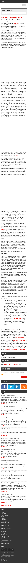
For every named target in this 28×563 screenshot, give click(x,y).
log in (5, 364)
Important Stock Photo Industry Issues (10, 461)
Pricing (2, 541)
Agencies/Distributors (6, 528)
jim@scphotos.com (20, 337)
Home (3, 10)
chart (2, 229)
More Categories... (5, 543)
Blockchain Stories (5, 418)
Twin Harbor (6, 560)
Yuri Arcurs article (18, 318)
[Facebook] (2, 549)
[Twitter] (5, 549)
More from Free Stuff (7, 505)
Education (3, 539)
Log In (2, 1)
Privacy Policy (4, 521)
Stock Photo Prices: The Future (8, 450)
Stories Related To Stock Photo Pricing (10, 438)
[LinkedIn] (9, 549)
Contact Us (3, 519)
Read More (4, 403)
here (17, 155)
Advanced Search (5, 522)
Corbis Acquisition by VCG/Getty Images (10, 483)
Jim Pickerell (13, 19)
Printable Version (21, 19)
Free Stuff (4, 392)
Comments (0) (4, 21)
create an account (13, 364)
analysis (16, 23)
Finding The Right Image (6, 494)
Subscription (4, 533)
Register (3, 518)
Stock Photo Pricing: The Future (8, 395)
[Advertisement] (14, 64)
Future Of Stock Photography (7, 407)
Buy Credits (10, 10)
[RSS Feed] (12, 549)
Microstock (3, 530)
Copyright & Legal (5, 536)
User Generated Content (6, 540)
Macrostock (3, 531)
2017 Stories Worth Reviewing (8, 429)
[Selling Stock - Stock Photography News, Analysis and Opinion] (10, 6)
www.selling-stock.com (19, 340)
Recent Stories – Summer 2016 (8, 472)
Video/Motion (4, 534)
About (2, 516)
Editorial (3, 537)
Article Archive (4, 515)
